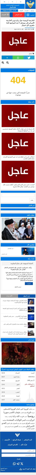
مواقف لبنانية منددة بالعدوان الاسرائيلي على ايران (15, 325)
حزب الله (20, 416)
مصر (33, 409)
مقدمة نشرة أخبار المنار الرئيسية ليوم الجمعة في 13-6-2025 (15, 309)
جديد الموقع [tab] (27, 296)
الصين (16, 426)
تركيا (14, 416)
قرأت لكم (24, 444)
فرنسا (33, 412)
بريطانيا (6, 416)
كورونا (13, 409)
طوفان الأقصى (14, 412)
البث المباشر (18, 14)
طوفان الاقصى (23, 412)
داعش (26, 416)
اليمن (24, 420)
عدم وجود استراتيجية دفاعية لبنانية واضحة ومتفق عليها (18, 272)
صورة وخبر (31, 340)
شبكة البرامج (17, 440)
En (4, 1)
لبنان (30, 409)
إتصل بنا (26, 10)
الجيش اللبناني (30, 428)
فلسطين (6, 409)
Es (20, 1)
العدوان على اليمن (12, 423)
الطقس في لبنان (21, 426)
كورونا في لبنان (22, 409)
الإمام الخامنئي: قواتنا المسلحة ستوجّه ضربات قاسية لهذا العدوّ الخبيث (15, 301)
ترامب (10, 416)
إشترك (18, 459)
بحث (32, 200)
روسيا (31, 416)
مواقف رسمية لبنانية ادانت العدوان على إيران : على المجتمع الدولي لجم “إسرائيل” (15, 333)
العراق (28, 423)
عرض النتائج (18, 287)
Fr (12, 1)
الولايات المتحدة (14, 420)
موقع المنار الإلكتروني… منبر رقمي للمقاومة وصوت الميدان (15, 317)
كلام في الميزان (13, 444)
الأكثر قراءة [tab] (9, 296)
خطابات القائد (30, 215)
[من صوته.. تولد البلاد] (18, 353)
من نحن (32, 10)
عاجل (30, 53)
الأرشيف (21, 10)
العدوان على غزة (21, 423)
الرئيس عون (8, 426)
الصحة (12, 426)
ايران (31, 419)
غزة (29, 412)
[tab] (18, 263)
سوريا (6, 412)
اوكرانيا (27, 420)
